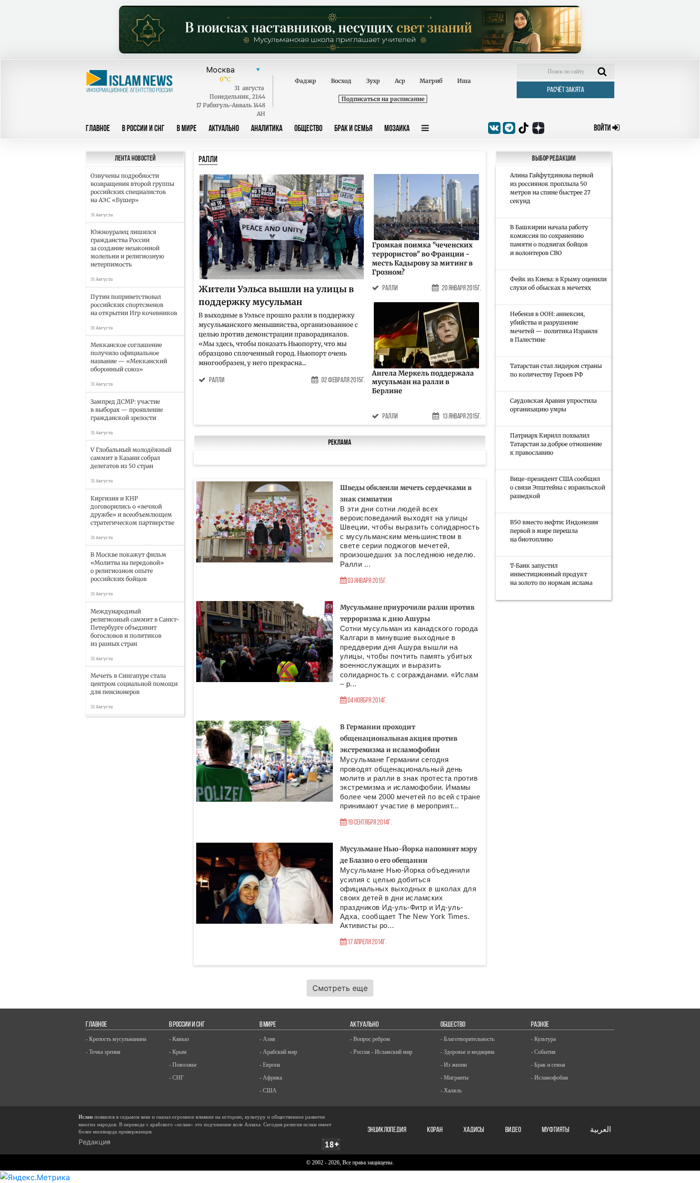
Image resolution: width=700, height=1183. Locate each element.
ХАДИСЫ (473, 1130)
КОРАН (435, 1130)
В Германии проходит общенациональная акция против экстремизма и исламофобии (398, 738)
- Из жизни (453, 1064)
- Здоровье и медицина (467, 1052)
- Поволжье (183, 1064)
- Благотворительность (467, 1039)
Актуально (224, 129)
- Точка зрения (103, 1052)
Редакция (94, 1142)
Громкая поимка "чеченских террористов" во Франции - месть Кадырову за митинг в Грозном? (422, 258)
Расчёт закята (565, 90)
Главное (98, 129)
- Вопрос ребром (370, 1039)
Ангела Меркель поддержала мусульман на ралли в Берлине (423, 382)
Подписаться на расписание (382, 98)
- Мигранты (454, 1077)
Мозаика (397, 129)
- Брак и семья (548, 1064)
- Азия (267, 1039)
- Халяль (450, 1090)
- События (543, 1052)
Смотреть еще (340, 988)
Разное (540, 1025)
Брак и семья (353, 129)
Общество (308, 129)
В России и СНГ (143, 129)
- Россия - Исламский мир (381, 1052)
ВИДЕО (513, 1130)
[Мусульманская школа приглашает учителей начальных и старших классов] (350, 29)
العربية (600, 1130)
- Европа (270, 1064)
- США (268, 1090)
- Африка (271, 1077)
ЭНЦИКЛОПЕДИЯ (387, 1130)
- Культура (543, 1039)
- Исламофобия (549, 1077)
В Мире (187, 129)
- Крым (178, 1052)
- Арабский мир (278, 1052)
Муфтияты (556, 1130)
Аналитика (266, 129)
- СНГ (176, 1077)
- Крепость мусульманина (116, 1039)
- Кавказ (179, 1039)
